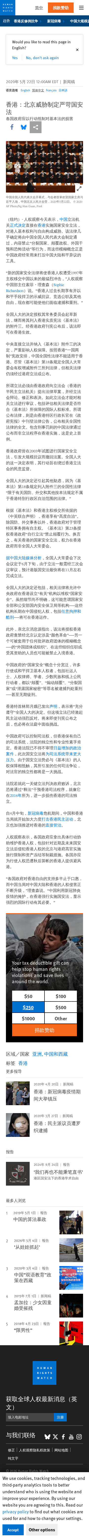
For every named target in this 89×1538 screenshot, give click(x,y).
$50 (28, 996)
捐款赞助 (61, 7)
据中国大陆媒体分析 (24, 557)
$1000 (28, 1018)
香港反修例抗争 (26, 20)
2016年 (16, 795)
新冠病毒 (54, 20)
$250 (28, 1007)
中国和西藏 (56, 1053)
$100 (61, 996)
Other (61, 1018)
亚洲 (37, 1053)
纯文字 (13, 1458)
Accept (13, 1530)
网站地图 (61, 1450)
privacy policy (15, 1511)
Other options (42, 1529)
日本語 (63, 90)
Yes (15, 57)
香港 (41, 225)
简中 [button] (39, 7)
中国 (63, 219)
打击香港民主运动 (57, 819)
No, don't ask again (42, 57)
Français (51, 90)
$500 (60, 1007)
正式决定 (18, 225)
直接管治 (53, 825)
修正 (11, 1450)
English (25, 90)
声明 (53, 706)
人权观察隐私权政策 (34, 1450)
